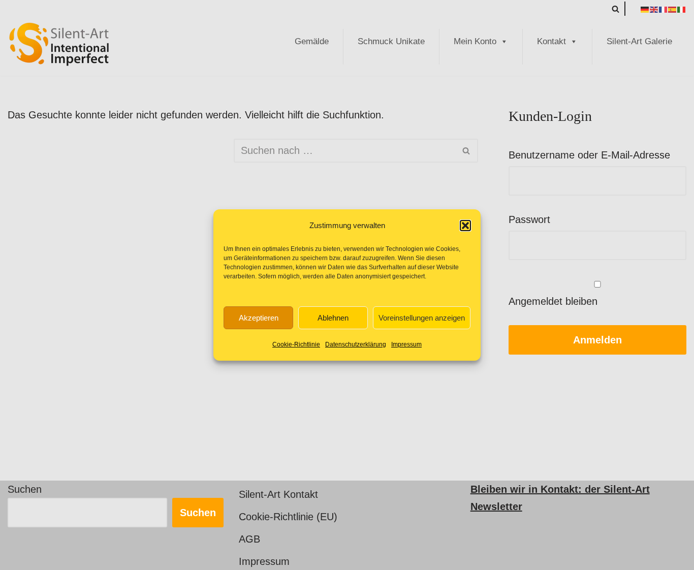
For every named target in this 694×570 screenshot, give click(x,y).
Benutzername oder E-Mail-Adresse (589, 155)
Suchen (25, 489)
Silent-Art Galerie (639, 41)
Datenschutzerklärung (355, 344)
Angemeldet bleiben (553, 301)
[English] (654, 8)
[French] (663, 8)
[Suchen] (615, 9)
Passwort (529, 219)
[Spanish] (672, 8)
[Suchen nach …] (121, 151)
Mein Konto (475, 41)
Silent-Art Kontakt (278, 494)
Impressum (406, 344)
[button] (465, 225)
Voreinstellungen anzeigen (421, 317)
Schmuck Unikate (391, 41)
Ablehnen (333, 317)
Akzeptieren (258, 317)
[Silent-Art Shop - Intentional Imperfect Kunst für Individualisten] (58, 44)
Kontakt (551, 41)
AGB (249, 539)
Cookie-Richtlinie (296, 344)
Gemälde (312, 41)
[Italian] (681, 8)
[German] (645, 8)
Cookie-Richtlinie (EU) (288, 516)
